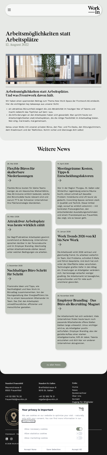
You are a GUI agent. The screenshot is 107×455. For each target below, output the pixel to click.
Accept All (77, 449)
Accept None (30, 449)
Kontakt (76, 399)
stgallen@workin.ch (48, 399)
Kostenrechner (79, 393)
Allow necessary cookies (36, 429)
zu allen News (53, 365)
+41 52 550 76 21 (47, 396)
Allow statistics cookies (35, 433)
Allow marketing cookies (36, 438)
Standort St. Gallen (47, 384)
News (75, 390)
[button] (9, 10)
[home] (94, 10)
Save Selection (54, 449)
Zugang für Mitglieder (82, 402)
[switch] (79, 429)
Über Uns (76, 396)
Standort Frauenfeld (14, 384)
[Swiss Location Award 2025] (13, 417)
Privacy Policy (28, 421)
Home (75, 387)
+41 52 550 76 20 (13, 396)
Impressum (10, 434)
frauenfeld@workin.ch (16, 399)
